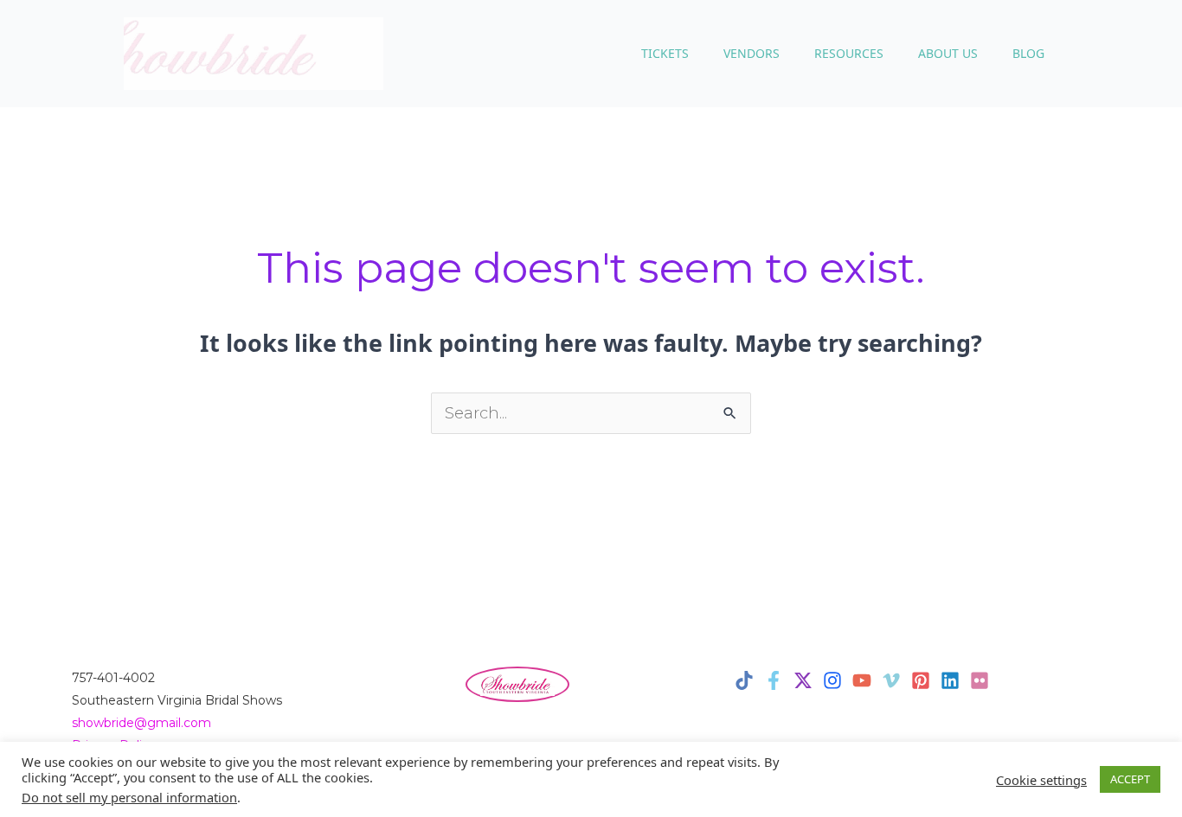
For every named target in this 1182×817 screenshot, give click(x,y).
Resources (848, 53)
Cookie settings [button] (1041, 780)
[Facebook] (773, 680)
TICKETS (665, 53)
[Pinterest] (920, 680)
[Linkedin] (950, 680)
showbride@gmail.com (141, 723)
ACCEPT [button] (1130, 779)
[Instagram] (832, 680)
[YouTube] (861, 680)
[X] (803, 680)
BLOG (1028, 53)
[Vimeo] (891, 680)
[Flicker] (979, 680)
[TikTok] (744, 680)
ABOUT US (948, 53)
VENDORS (751, 53)
